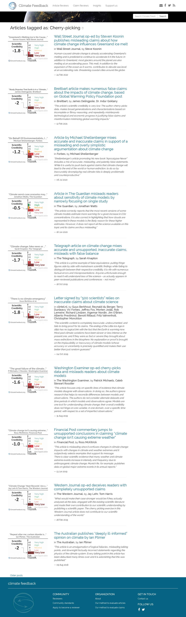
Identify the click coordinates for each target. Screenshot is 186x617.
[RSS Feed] (174, 5)
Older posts (16, 575)
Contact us (143, 598)
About (98, 598)
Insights (97, 5)
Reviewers (57, 598)
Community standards (63, 603)
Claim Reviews (81, 5)
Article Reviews (60, 5)
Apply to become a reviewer (66, 607)
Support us (111, 5)
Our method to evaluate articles (110, 603)
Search (163, 16)
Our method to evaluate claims (110, 607)
